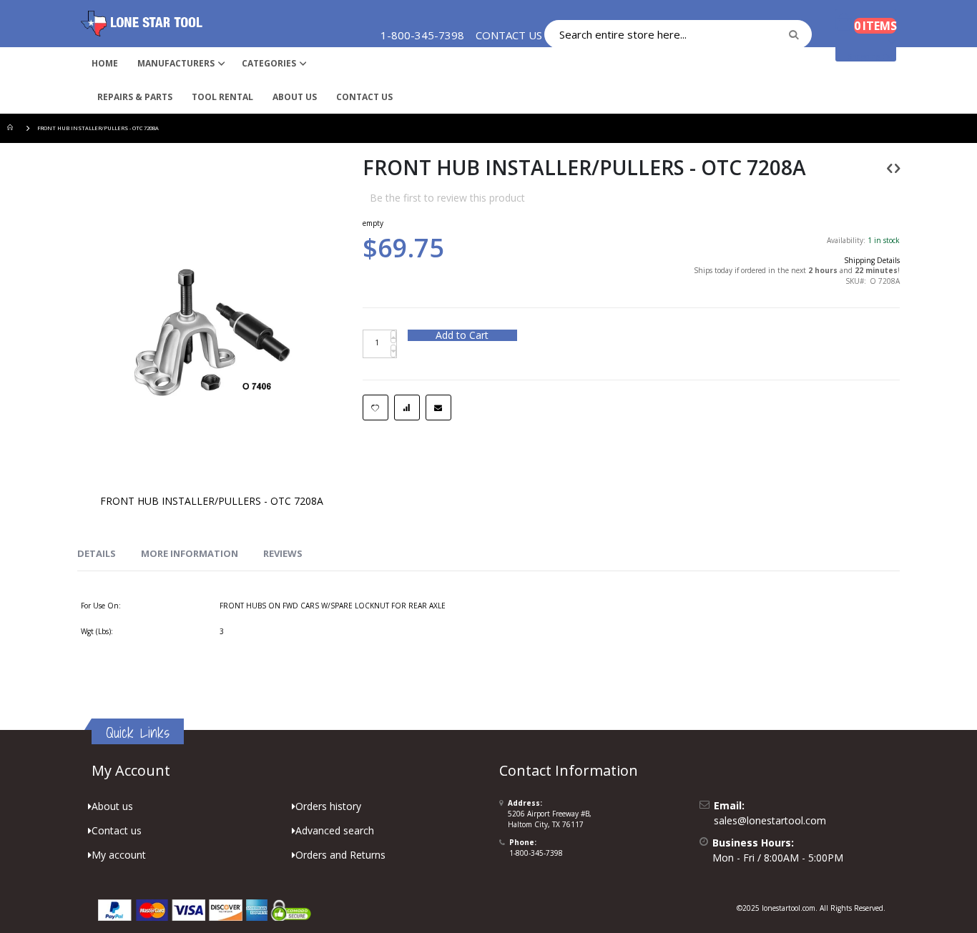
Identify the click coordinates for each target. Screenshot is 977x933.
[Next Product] (897, 167)
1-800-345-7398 (536, 853)
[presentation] (96, 554)
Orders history (328, 806)
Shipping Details (872, 260)
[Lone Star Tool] (141, 23)
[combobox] (678, 34)
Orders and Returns (340, 855)
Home (12, 128)
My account (119, 855)
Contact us (117, 830)
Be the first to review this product (447, 197)
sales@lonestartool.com (770, 820)
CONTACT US (509, 35)
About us (112, 806)
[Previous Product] (890, 167)
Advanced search (334, 830)
